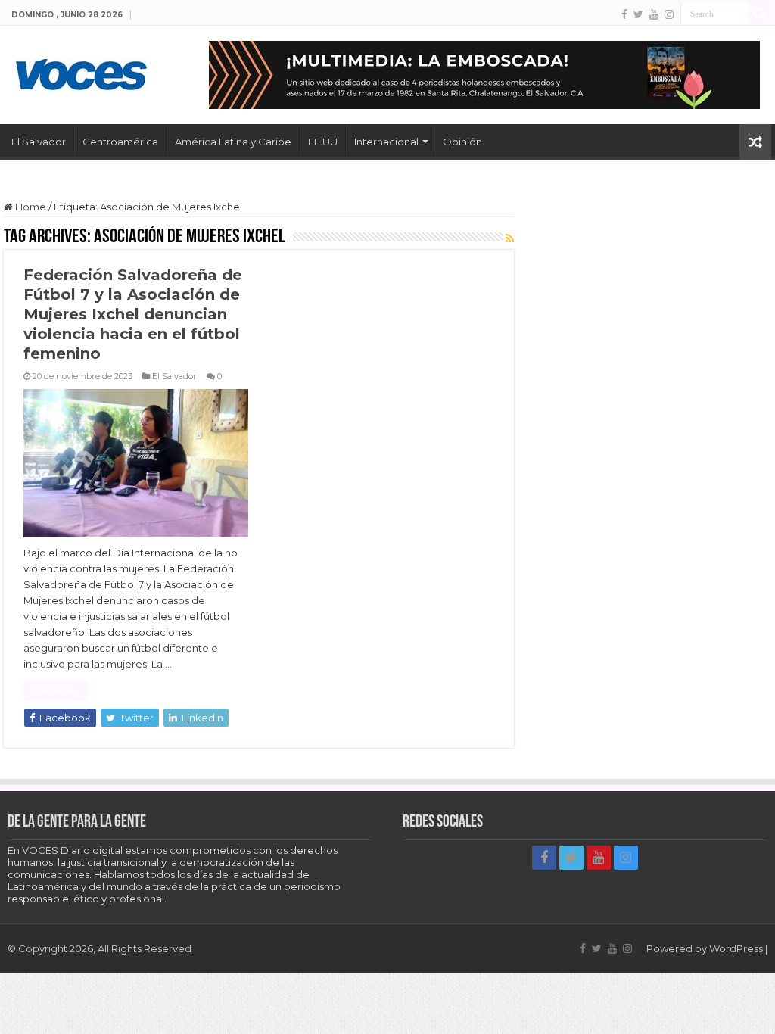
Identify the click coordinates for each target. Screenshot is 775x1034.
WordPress (736, 948)
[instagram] (669, 14)
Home (29, 207)
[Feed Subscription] (510, 238)
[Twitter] (638, 14)
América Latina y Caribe (233, 141)
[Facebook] (624, 14)
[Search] (760, 13)
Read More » (56, 691)
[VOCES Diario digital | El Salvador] (81, 72)
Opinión (462, 141)
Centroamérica (120, 141)
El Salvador (38, 141)
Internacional (386, 141)
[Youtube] (654, 14)
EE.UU (323, 141)
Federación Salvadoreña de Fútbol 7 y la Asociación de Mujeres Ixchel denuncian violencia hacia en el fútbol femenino (132, 314)
